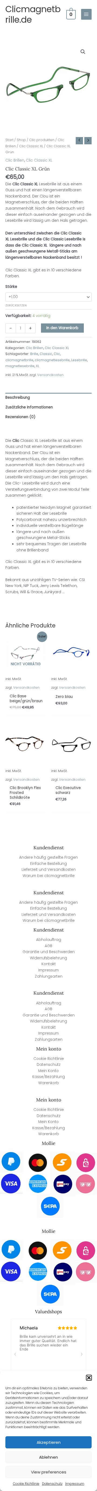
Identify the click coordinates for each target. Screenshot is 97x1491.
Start (9, 140)
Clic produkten (41, 140)
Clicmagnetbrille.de (33, 14)
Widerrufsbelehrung (48, 958)
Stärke (11, 286)
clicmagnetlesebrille (52, 360)
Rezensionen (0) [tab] (20, 416)
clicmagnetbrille (19, 360)
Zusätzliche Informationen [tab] (29, 407)
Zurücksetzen (16, 305)
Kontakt (48, 964)
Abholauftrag (48, 939)
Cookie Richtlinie (26, 1483)
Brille (34, 354)
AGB (48, 945)
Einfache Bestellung (48, 863)
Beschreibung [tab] (17, 397)
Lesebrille (79, 360)
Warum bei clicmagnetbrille (49, 875)
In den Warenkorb (62, 327)
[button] (89, 1377)
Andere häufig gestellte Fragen (48, 857)
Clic (57, 354)
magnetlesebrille (19, 366)
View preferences (48, 1472)
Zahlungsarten (49, 976)
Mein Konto (48, 1070)
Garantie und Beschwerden (49, 951)
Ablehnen (48, 1457)
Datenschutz (52, 1483)
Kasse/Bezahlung (48, 1076)
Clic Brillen (14, 160)
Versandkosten (50, 375)
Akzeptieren (49, 1442)
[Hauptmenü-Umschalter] (86, 14)
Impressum (74, 1483)
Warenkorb (48, 1083)
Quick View (26, 686)
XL (37, 366)
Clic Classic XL (31, 146)
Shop (21, 140)
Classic (46, 354)
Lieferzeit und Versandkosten (49, 869)
